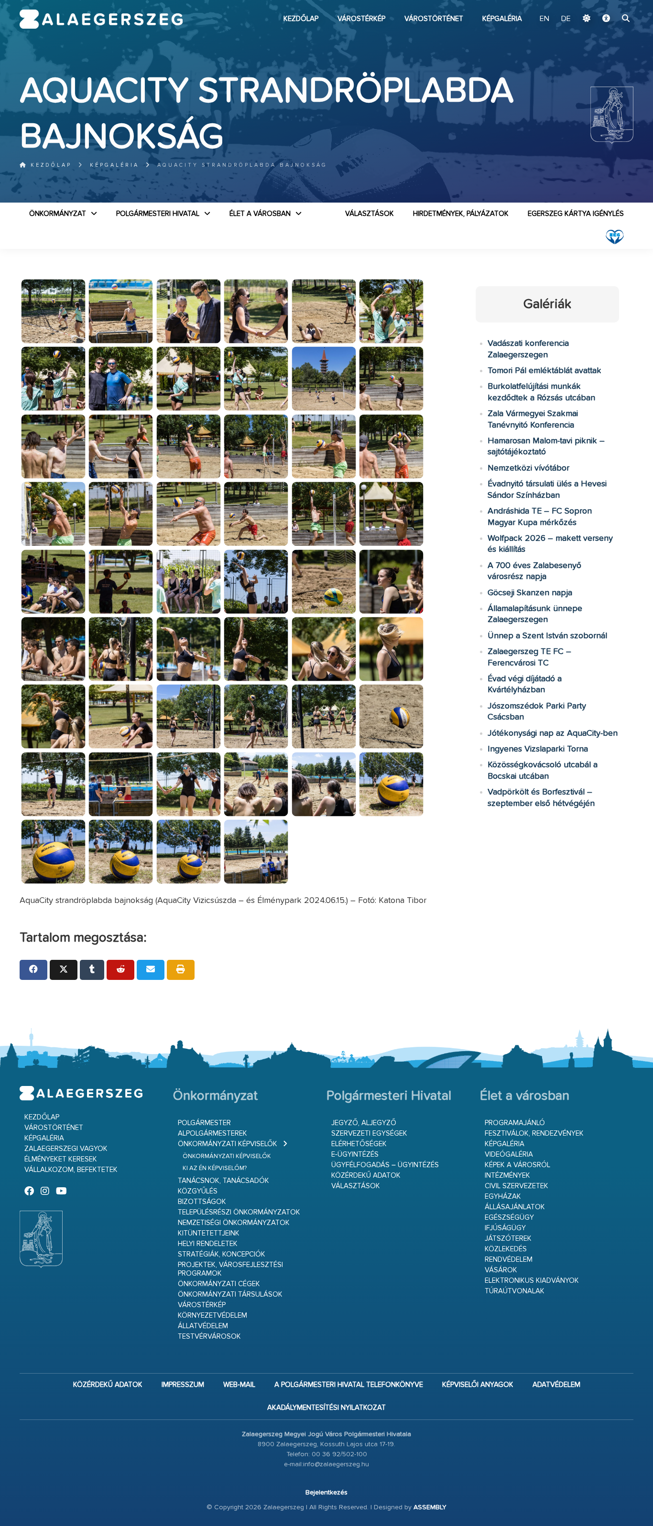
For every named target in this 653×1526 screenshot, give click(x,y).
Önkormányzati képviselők (227, 1144)
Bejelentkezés (326, 1492)
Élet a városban (260, 213)
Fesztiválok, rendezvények (534, 1133)
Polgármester (204, 1123)
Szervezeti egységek (369, 1133)
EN (544, 19)
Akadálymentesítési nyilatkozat (326, 1407)
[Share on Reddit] (120, 970)
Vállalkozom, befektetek (71, 1169)
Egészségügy (509, 1217)
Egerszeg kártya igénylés (576, 213)
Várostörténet (433, 18)
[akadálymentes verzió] (606, 19)
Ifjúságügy (505, 1228)
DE (566, 19)
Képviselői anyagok (477, 1384)
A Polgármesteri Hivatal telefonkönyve (348, 1384)
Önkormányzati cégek (219, 1284)
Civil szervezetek (516, 1186)
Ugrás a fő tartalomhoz (609, 4)
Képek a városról (517, 1165)
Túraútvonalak (514, 1291)
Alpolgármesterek (212, 1133)
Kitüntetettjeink (208, 1233)
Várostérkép (361, 18)
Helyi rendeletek (208, 1243)
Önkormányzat (57, 213)
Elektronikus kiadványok (532, 1280)
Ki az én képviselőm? (215, 1168)
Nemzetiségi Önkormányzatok (234, 1222)
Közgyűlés (198, 1191)
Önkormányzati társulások (230, 1294)
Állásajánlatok (515, 1207)
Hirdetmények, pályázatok (461, 213)
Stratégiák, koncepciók (221, 1254)
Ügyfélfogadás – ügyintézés (385, 1165)
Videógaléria (509, 1154)
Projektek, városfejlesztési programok (230, 1269)
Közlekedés (506, 1249)
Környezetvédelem (212, 1315)
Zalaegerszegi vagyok (66, 1148)
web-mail (239, 1384)
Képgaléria (502, 18)
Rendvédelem (509, 1259)
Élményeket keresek (60, 1159)
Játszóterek (508, 1238)
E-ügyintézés (355, 1154)
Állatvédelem (203, 1326)
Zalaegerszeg (101, 19)
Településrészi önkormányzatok (239, 1212)
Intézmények (507, 1175)
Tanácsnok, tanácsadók (223, 1180)
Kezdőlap (300, 18)
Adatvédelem (556, 1384)
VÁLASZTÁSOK (369, 213)
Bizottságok (202, 1201)
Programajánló (515, 1123)
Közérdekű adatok (366, 1175)
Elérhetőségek (359, 1144)
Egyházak (503, 1196)
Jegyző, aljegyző (363, 1123)
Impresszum (183, 1384)
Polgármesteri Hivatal (157, 213)
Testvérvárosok (209, 1336)
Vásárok (501, 1270)
